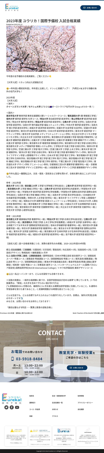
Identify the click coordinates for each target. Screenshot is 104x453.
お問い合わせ (92, 8)
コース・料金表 (34, 409)
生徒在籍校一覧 (57, 402)
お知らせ (55, 409)
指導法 (31, 396)
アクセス (55, 416)
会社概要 (81, 409)
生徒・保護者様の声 (59, 396)
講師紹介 (32, 402)
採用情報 (81, 396)
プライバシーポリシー (85, 402)
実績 (30, 416)
